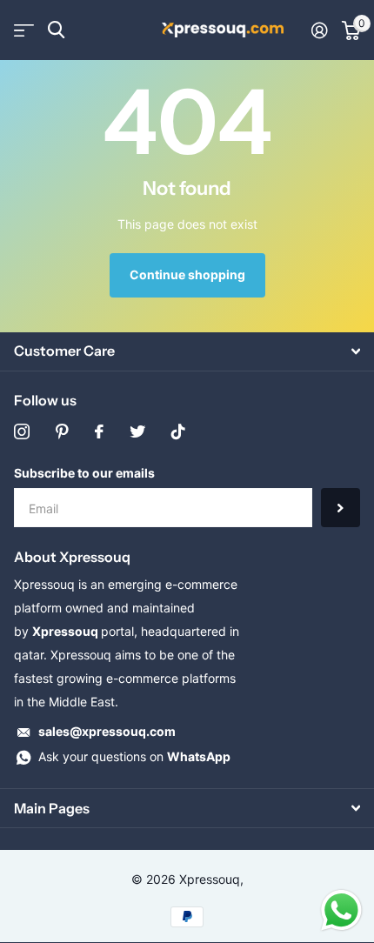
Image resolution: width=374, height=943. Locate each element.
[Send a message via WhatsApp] (341, 910)
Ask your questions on (134, 756)
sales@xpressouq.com (107, 731)
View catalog (24, 30)
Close (187, 351)
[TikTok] (178, 431)
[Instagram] (22, 431)
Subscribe (340, 507)
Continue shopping (187, 274)
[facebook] (99, 431)
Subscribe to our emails (84, 472)
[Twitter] (137, 431)
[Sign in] (319, 30)
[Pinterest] (62, 431)
